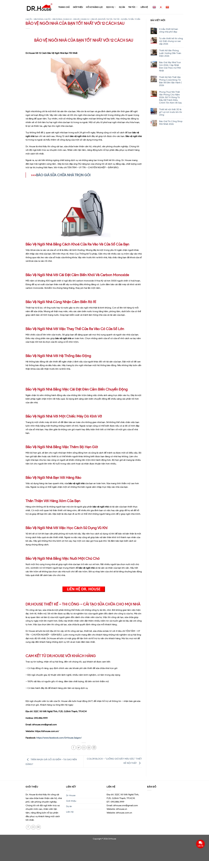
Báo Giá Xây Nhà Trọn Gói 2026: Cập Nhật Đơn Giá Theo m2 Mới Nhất (170, 66)
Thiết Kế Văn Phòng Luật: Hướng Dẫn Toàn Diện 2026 (170, 53)
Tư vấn (131, 19)
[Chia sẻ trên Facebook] (73, 747)
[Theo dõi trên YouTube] (38, 827)
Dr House (70, 795)
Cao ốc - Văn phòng (34, 19)
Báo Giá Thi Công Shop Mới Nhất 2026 (170, 122)
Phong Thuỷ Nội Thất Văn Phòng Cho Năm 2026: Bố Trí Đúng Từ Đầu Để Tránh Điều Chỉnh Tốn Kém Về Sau (170, 97)
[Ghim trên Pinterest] (89, 747)
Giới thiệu (78, 7)
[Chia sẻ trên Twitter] (78, 747)
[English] (154, 7)
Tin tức (132, 7)
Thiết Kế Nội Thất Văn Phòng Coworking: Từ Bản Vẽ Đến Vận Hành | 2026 (170, 81)
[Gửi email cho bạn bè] (83, 747)
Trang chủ (64, 7)
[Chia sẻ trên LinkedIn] (94, 747)
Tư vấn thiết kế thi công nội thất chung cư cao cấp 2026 (171, 41)
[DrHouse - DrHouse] (40, 7)
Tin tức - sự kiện (120, 19)
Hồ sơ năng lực (94, 7)
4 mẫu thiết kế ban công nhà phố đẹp (168, 30)
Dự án (122, 7)
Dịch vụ (110, 7)
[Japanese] (161, 7)
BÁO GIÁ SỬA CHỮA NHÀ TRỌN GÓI (63, 175)
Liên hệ (144, 7)
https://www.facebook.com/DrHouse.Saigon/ (59, 737)
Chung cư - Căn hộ (71, 19)
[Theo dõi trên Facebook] (28, 827)
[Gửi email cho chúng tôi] (33, 827)
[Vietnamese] (167, 7)
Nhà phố (101, 19)
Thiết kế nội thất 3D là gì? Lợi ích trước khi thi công (170, 112)
